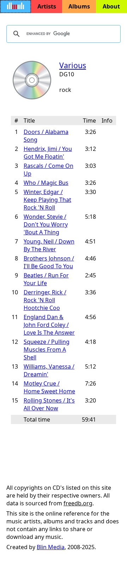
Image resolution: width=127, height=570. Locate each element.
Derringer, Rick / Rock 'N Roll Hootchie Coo (45, 300)
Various (72, 65)
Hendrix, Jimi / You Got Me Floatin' (48, 152)
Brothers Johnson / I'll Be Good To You (49, 262)
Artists (46, 6)
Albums (79, 6)
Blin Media (51, 547)
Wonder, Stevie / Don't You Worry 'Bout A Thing (46, 224)
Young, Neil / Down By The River (49, 245)
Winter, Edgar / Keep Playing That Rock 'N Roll (47, 199)
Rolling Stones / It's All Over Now (49, 404)
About (111, 6)
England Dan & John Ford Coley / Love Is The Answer (49, 324)
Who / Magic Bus (46, 183)
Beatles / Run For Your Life (46, 279)
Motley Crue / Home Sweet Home (49, 387)
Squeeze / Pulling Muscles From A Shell (46, 349)
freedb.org (78, 503)
